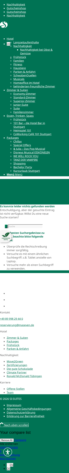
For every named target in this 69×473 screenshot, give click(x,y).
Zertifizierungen (17, 365)
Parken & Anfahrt (18, 349)
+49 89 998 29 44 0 (11, 319)
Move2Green (15, 361)
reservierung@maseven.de (17, 325)
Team (10, 392)
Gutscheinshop (16, 8)
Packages (13, 341)
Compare (20, 440)
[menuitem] (31, 62)
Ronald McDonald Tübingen (24, 376)
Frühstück (13, 345)
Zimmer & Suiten (17, 338)
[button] (8, 44)
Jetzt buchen (8, 458)
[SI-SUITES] (4, 27)
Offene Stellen (16, 389)
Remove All (6, 440)
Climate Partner (17, 372)
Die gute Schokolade (20, 369)
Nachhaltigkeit (16, 4)
